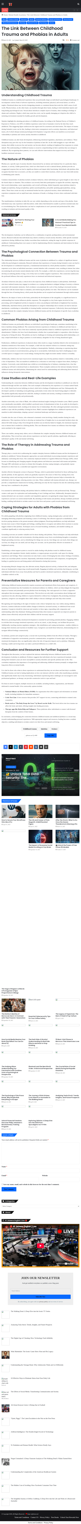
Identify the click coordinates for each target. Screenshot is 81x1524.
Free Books (55, 1517)
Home (5, 15)
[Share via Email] (41, 747)
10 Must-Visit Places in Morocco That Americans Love (67, 1040)
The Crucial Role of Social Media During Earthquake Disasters (65, 1068)
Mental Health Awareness (17, 15)
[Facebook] (5, 747)
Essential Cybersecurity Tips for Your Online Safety (39, 1017)
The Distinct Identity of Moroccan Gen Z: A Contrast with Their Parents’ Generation (13, 1016)
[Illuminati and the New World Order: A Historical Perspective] (40, 1057)
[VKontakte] (36, 747)
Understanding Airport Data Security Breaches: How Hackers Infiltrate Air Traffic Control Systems (26, 777)
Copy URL (50, 735)
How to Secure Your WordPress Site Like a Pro (13, 821)
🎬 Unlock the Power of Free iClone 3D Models (66, 846)
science (54, 729)
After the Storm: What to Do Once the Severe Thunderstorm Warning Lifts (66, 822)
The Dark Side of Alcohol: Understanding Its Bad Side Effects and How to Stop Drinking (39, 1042)
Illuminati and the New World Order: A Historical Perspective (40, 1067)
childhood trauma (30, 729)
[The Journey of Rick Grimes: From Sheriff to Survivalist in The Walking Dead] (40, 1087)
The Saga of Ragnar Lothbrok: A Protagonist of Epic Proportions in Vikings (13, 991)
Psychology (43, 23)
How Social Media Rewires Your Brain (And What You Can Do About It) (13, 1041)
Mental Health (68, 19)
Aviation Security (12, 767)
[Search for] (78, 4)
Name (4, 1167)
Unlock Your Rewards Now (69, 1517)
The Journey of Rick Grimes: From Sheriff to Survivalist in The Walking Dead (39, 1097)
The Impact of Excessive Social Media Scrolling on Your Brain (40, 846)
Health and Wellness (55, 19)
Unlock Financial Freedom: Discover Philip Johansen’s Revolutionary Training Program (12, 1124)
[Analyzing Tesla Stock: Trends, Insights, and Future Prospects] (67, 1087)
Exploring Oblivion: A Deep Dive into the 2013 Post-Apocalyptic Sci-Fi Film (40, 1123)
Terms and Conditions (21, 1517)
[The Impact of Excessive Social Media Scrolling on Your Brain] (40, 836)
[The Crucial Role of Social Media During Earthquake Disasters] (67, 1057)
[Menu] (3, 4)
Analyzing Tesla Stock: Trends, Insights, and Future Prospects (67, 1096)
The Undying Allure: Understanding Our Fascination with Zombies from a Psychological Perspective (12, 1070)
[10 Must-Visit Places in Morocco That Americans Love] (67, 1030)
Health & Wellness (41, 19)
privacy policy (43, 1301)
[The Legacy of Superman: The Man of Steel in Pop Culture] (67, 1005)
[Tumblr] (21, 747)
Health (31, 19)
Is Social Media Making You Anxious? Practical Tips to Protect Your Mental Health (65, 222)
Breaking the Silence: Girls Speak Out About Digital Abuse (29, 10)
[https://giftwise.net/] (10, 3)
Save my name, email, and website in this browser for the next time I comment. (31, 1184)
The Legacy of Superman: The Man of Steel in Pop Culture (67, 1015)
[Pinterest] (26, 747)
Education (24, 19)
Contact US (34, 1517)
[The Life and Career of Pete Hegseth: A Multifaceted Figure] (40, 811)
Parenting (22, 23)
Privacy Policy (45, 1517)
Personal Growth (32, 23)
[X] (11, 747)
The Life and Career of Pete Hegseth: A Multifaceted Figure (39, 822)
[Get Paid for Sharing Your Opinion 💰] (7, 222)
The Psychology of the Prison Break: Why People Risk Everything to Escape (13, 1097)
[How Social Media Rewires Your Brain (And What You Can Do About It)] (13, 1030)
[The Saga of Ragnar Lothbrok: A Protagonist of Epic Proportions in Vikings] (13, 908)
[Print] (46, 747)
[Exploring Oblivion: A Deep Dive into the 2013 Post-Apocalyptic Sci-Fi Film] (40, 1112)
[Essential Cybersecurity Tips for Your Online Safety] (40, 1006)
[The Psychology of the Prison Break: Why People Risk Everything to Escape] (13, 1087)
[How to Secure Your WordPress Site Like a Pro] (13, 811)
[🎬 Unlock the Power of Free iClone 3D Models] (67, 836)
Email (4, 1175)
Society (52, 23)
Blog (4, 19)
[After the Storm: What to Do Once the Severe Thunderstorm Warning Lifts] (67, 811)
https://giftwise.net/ (33, 1514)
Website (45, 1175)
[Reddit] (31, 747)
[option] (40, 775)
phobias (44, 729)
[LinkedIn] (16, 747)
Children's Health (13, 19)
